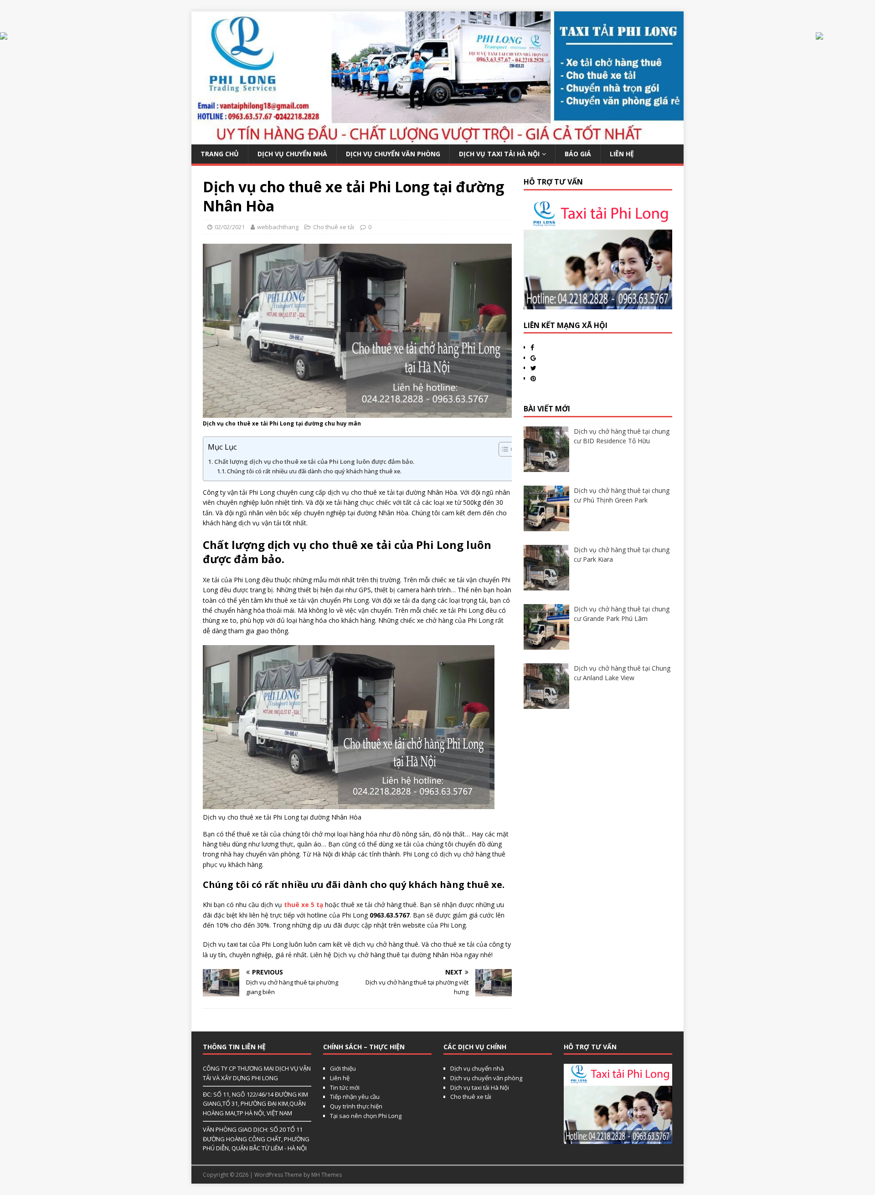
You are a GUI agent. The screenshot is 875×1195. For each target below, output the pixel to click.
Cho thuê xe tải (333, 227)
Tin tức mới (345, 1087)
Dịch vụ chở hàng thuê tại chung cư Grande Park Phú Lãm (621, 614)
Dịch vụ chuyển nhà (292, 153)
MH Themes (326, 1175)
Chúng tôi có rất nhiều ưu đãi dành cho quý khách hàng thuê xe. (314, 471)
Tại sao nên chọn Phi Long (365, 1116)
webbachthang (278, 227)
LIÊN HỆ (622, 153)
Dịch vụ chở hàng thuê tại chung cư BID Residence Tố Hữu (621, 436)
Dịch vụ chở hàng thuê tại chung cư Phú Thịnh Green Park (621, 495)
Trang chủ (220, 153)
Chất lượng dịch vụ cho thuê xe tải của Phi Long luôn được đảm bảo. (314, 461)
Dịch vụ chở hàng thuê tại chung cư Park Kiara (621, 554)
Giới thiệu (343, 1068)
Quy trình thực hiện (356, 1106)
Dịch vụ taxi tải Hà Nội (499, 153)
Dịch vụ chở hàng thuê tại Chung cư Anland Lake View (622, 673)
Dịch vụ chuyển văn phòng (393, 153)
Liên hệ (340, 1078)
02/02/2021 (230, 227)
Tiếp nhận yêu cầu (355, 1096)
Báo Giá (578, 153)
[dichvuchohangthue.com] (437, 139)
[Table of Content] (507, 449)
